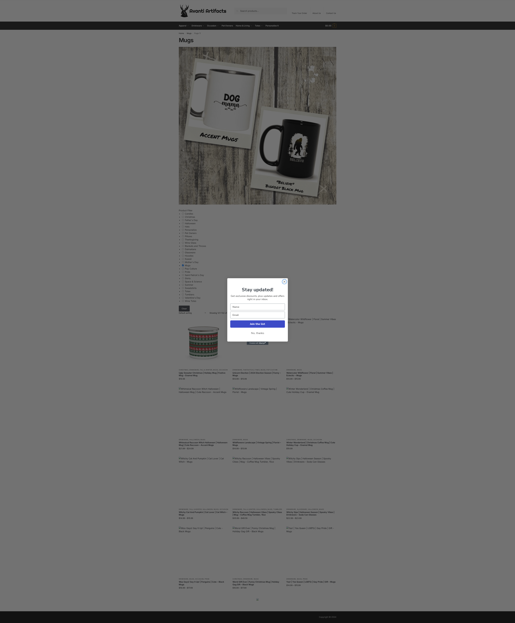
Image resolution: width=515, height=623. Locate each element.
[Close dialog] (284, 281)
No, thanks (257, 333)
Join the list (257, 324)
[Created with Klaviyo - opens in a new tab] (257, 343)
